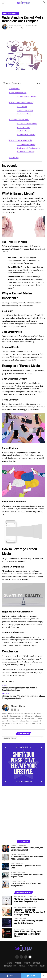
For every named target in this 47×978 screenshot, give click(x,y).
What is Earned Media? (18, 92)
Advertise (18, 963)
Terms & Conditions (10, 966)
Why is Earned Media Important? (21, 102)
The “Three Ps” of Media (28, 97)
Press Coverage (25, 127)
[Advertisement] (23, 812)
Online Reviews (25, 131)
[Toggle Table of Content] (37, 83)
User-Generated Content (28, 124)
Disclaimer (22, 966)
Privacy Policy (32, 966)
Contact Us (27, 963)
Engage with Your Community (30, 148)
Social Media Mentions (27, 135)
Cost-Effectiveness (26, 110)
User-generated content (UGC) (14, 383)
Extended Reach (25, 114)
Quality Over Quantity (27, 144)
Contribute (36, 963)
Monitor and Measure (27, 152)
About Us (9, 963)
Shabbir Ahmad (15, 28)
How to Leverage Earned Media (21, 140)
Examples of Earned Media (19, 119)
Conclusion (14, 157)
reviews (15, 458)
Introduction (15, 88)
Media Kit (42, 966)
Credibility (23, 107)
